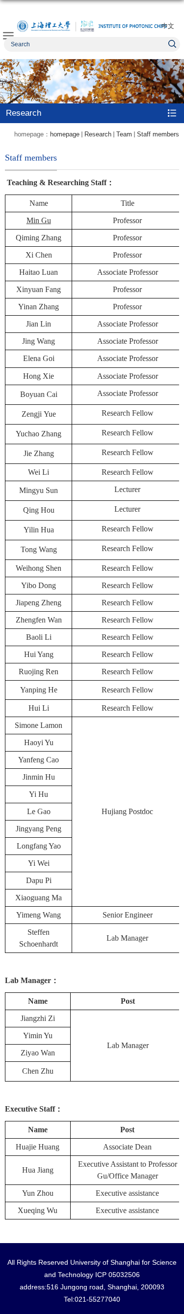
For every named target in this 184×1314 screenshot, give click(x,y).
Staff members (158, 134)
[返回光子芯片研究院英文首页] (92, 26)
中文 (167, 26)
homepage (64, 134)
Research (97, 134)
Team (124, 134)
